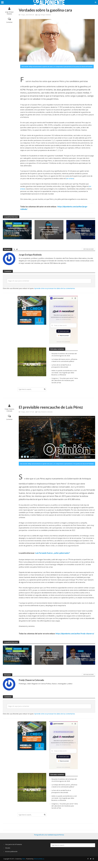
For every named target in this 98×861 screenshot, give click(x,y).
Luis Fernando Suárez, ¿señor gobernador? (52, 553)
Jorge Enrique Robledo (9, 13)
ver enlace (70, 178)
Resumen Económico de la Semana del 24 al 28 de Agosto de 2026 (17, 230)
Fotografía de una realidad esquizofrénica (49, 835)
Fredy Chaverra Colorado (9, 410)
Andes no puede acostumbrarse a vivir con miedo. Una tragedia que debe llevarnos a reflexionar (64, 373)
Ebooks (7, 848)
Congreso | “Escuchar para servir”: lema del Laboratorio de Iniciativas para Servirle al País (64, 380)
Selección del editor (18, 225)
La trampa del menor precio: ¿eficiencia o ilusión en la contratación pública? (49, 229)
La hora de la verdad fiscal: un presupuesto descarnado (80, 229)
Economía (8, 223)
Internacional (17, 223)
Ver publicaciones (88, 249)
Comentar (9, 22)
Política (9, 225)
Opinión (26, 223)
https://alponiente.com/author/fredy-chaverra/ (75, 633)
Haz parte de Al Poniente (13, 844)
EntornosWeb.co (39, 859)
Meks (23, 859)
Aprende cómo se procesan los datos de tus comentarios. (54, 288)
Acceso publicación (11, 851)
